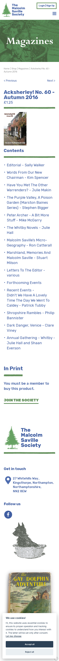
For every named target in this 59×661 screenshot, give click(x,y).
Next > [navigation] (51, 80)
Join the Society (21, 400)
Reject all (29, 652)
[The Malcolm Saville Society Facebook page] (8, 514)
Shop (13, 68)
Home (7, 68)
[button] (54, 13)
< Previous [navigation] (10, 80)
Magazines (23, 68)
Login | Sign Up (46, 5)
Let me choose (13, 636)
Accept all (29, 644)
